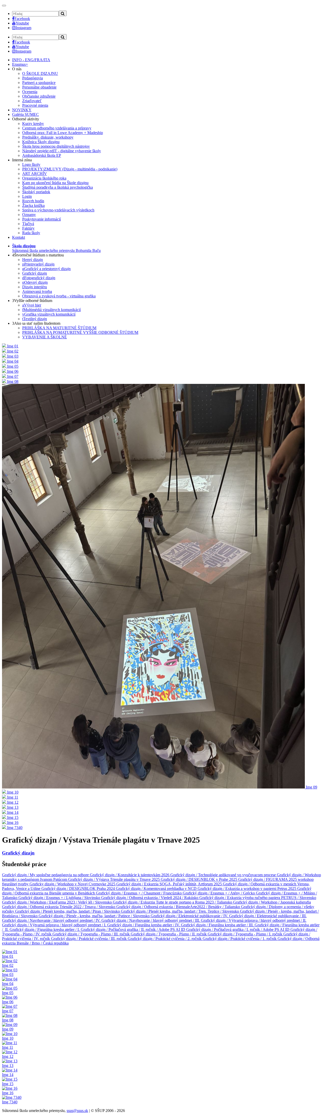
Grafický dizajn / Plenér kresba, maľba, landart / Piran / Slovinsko (68, 911)
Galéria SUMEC (25, 114)
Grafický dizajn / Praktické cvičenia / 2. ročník (165, 938)
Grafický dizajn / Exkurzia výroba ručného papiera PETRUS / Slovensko (257, 897)
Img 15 (7, 1084)
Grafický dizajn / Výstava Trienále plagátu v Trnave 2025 (114, 879)
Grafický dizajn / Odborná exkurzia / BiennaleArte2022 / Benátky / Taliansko (178, 907)
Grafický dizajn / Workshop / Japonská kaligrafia (272, 902)
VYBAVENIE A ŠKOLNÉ (44, 337)
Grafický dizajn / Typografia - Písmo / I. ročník (245, 934)
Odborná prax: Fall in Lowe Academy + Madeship (62, 132)
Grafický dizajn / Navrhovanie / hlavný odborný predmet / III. (151, 920)
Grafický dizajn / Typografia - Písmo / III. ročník (91, 934)
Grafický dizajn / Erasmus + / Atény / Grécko (219, 893)
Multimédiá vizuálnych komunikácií (51, 310)
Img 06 (7, 1002)
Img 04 (7, 983)
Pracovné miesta (35, 105)
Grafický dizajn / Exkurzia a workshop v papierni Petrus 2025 (247, 888)
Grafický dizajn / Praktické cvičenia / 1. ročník (240, 938)
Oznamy (29, 214)
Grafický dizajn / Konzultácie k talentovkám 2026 (130, 875)
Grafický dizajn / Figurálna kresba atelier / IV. (144, 925)
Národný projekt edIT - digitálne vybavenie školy (61, 151)
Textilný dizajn (34, 319)
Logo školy (31, 164)
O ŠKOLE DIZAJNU (40, 73)
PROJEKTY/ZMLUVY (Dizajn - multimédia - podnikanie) (69, 169)
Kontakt (18, 237)
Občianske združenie (39, 96)
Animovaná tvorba (37, 291)
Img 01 (7, 956)
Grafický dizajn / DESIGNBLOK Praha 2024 (78, 888)
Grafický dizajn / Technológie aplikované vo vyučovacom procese (223, 875)
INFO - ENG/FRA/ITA (31, 60)
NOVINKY (22, 110)
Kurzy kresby (33, 123)
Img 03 (7, 974)
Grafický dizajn (34, 273)
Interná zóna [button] (22, 160)
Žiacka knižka (33, 205)
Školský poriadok (36, 192)
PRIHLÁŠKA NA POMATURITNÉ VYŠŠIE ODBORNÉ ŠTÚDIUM (80, 332)
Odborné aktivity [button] (25, 119)
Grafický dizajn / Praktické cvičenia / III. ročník (89, 938)
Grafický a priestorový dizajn (46, 269)
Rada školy (31, 233)
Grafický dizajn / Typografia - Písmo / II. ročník (169, 934)
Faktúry (28, 228)
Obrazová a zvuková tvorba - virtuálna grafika (59, 296)
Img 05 (7, 993)
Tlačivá (28, 224)
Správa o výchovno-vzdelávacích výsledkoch (58, 210)
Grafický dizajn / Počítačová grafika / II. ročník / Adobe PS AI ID (133, 929)
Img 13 (7, 1065)
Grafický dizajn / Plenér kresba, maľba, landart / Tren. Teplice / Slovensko (180, 911)
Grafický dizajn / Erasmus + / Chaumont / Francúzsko (139, 893)
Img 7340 (9, 1102)
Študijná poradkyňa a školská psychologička (57, 187)
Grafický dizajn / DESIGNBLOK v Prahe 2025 (199, 879)
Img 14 (7, 1074)
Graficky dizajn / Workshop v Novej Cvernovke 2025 (73, 884)
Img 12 (7, 1056)
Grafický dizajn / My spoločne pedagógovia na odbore (46, 875)
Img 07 (7, 1011)
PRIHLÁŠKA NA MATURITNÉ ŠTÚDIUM (59, 328)
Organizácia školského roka (44, 178)
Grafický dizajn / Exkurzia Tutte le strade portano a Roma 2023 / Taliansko (173, 902)
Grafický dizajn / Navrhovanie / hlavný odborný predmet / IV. (51, 920)
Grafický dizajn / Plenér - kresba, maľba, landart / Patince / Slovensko (95, 916)
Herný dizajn (32, 259)
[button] (56, 248)
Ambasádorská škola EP (41, 155)
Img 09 (7, 1029)
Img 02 (7, 965)
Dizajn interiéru (34, 287)
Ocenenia (29, 92)
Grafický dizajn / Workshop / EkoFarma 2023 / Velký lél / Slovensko (57, 902)
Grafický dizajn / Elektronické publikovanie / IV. (190, 916)
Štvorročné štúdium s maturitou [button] (38, 255)
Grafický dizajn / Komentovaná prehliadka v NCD (157, 888)
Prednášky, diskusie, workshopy (47, 137)
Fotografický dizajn (38, 278)
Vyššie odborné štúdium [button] (32, 300)
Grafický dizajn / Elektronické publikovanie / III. (268, 916)
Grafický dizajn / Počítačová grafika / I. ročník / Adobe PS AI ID (238, 929)
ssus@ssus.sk (77, 1110)
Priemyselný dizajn (38, 264)
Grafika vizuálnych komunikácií (48, 314)
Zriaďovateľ (32, 101)
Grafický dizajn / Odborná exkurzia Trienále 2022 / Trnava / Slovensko (59, 907)
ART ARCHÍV (34, 173)
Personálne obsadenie (39, 87)
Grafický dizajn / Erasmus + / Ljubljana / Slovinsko (59, 897)
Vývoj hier (31, 305)
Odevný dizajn (35, 282)
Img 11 (7, 1047)
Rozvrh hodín (33, 201)
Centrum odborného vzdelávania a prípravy (56, 128)
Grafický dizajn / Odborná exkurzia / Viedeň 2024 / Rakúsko (150, 897)
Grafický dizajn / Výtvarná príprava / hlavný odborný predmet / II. (253, 920)
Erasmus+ (20, 64)
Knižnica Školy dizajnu (41, 142)
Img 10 (7, 1038)
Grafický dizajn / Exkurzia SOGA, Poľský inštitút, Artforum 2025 (169, 884)
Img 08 (7, 1020)
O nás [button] (16, 69)
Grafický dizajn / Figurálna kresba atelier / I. (45, 929)
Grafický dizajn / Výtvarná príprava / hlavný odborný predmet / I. (54, 925)
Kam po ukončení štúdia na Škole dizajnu (55, 183)
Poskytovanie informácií (41, 219)
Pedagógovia (32, 78)
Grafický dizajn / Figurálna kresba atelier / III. (218, 925)
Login (27, 196)
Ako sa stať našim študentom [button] (36, 323)
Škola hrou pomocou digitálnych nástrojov (56, 146)
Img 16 (7, 1093)
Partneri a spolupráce (39, 82)
